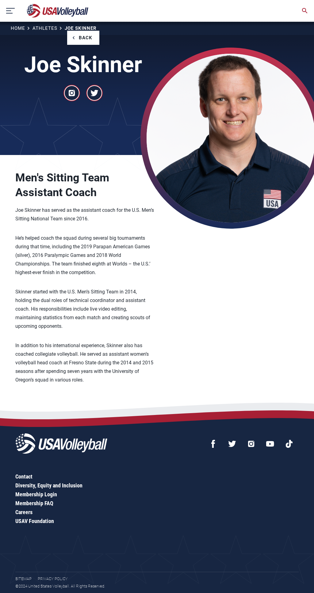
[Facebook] (213, 444)
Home (18, 28)
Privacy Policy (53, 578)
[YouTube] (270, 444)
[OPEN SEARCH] (305, 10)
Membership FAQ (34, 503)
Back (85, 38)
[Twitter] (232, 444)
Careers (24, 512)
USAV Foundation (34, 521)
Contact (24, 476)
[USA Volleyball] (58, 10)
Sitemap (23, 578)
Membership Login (36, 494)
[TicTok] (289, 444)
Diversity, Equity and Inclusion (48, 485)
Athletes (45, 28)
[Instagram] (251, 444)
